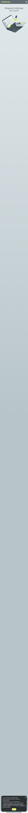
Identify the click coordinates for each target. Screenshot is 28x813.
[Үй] (5, 2)
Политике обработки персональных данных (13, 804)
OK (14, 809)
